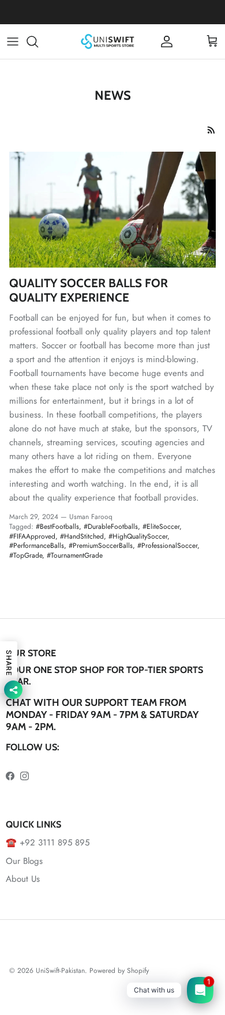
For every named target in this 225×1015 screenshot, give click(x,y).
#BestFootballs (57, 526)
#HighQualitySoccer (137, 536)
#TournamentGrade (75, 555)
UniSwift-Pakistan (60, 970)
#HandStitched (82, 536)
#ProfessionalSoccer (167, 545)
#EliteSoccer (160, 526)
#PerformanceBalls (36, 545)
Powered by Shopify (119, 970)
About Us (23, 879)
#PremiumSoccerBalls (101, 545)
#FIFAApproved (32, 536)
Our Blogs (24, 861)
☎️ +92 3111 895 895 (47, 842)
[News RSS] (211, 130)
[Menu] (12, 41)
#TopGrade (25, 555)
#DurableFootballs (111, 526)
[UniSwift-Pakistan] (108, 41)
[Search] (38, 41)
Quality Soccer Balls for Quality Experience (88, 290)
